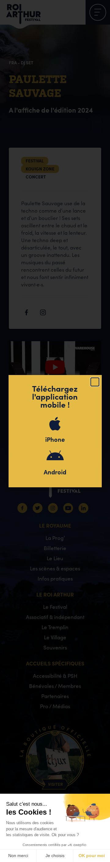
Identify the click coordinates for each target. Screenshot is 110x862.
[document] (55, 431)
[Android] (55, 456)
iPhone (55, 439)
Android (55, 472)
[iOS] (55, 423)
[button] (95, 382)
